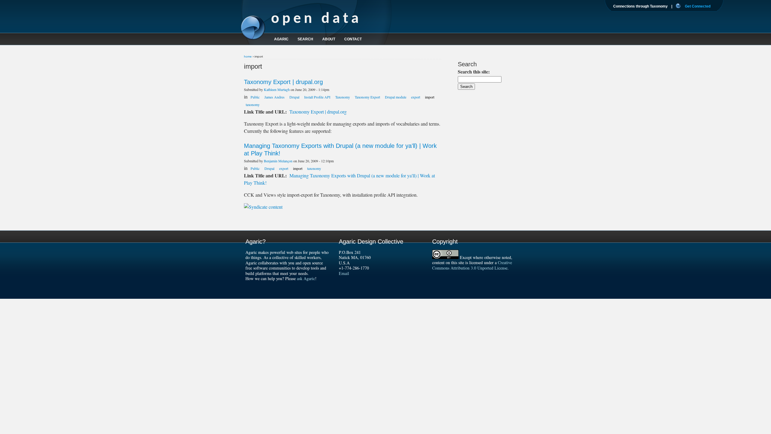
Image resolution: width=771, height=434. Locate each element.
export (415, 97)
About (328, 39)
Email (344, 273)
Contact (353, 39)
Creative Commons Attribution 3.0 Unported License (472, 265)
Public (255, 97)
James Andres (274, 97)
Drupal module (395, 97)
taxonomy (253, 104)
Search (305, 39)
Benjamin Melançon (278, 160)
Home (248, 56)
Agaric (281, 39)
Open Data (316, 19)
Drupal (294, 97)
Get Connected (697, 6)
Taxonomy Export (367, 97)
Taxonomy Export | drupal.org (283, 82)
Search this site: (474, 71)
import (429, 97)
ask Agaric (306, 278)
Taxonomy (342, 97)
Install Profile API (317, 97)
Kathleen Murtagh (277, 89)
